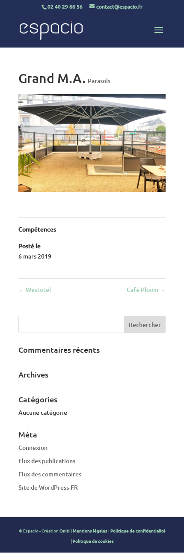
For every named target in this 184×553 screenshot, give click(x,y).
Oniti (64, 530)
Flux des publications (46, 461)
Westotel (34, 289)
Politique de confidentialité (138, 530)
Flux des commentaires (49, 474)
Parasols (99, 81)
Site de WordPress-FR (48, 487)
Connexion (32, 447)
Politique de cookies (93, 541)
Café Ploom (146, 289)
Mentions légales (90, 530)
